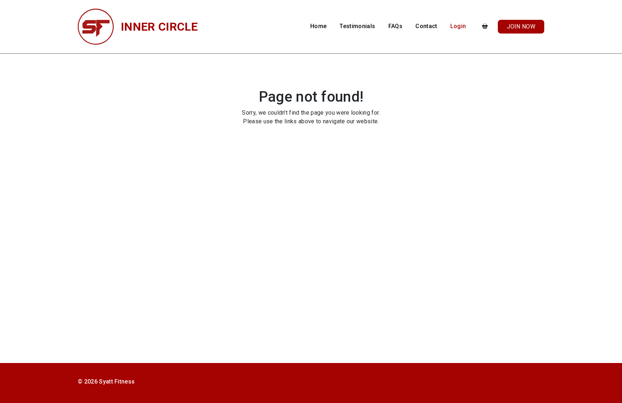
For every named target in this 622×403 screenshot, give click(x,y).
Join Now (521, 26)
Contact (426, 26)
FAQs (395, 26)
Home (318, 26)
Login (458, 26)
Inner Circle (159, 27)
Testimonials (357, 26)
